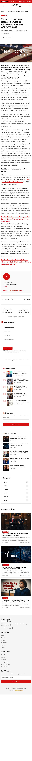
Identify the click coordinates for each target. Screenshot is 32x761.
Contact (3, 657)
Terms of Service (5, 664)
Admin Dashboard (5, 666)
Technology (4, 642)
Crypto (3, 647)
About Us (3, 654)
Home (2, 11)
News (2, 635)
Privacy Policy (4, 662)
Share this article (8, 299)
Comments (27, 299)
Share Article (7, 37)
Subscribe (17, 424)
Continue (9, 348)
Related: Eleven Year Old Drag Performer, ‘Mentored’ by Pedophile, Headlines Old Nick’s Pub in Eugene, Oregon (16, 262)
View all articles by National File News (13, 290)
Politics (3, 637)
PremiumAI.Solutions (18, 690)
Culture (7, 11)
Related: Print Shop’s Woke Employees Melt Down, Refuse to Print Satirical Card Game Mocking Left (15, 219)
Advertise (3, 659)
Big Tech (3, 645)
